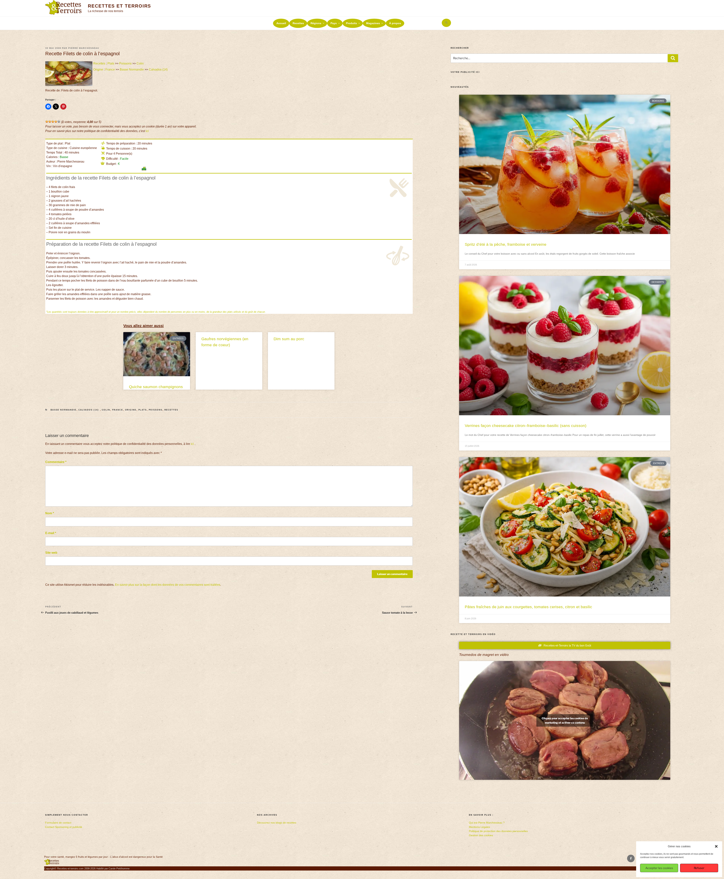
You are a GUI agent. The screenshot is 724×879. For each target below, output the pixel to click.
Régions (316, 23)
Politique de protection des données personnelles (498, 831)
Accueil (281, 23)
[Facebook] (631, 858)
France (110, 69)
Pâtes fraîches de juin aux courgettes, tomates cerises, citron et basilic (528, 607)
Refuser (699, 868)
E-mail (50, 533)
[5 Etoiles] (58, 121)
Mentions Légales (479, 826)
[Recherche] (673, 58)
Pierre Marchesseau (83, 48)
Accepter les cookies (659, 868)
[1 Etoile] (46, 121)
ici (147, 131)
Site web (51, 552)
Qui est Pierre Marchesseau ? (487, 822)
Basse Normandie (132, 69)
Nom (49, 513)
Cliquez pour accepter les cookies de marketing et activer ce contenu (565, 720)
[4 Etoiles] (55, 121)
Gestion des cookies (481, 835)
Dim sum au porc (289, 339)
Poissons (125, 63)
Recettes (298, 23)
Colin (140, 63)
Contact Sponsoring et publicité (63, 826)
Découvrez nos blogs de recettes (276, 822)
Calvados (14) (158, 69)
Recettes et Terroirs (119, 5)
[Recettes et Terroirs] (51, 864)
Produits (351, 23)
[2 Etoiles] (49, 121)
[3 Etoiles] (52, 121)
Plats (110, 63)
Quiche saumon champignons (156, 387)
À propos (395, 23)
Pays (334, 23)
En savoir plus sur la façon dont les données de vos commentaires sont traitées (167, 584)
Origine (98, 69)
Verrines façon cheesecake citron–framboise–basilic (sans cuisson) (525, 425)
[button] (716, 846)
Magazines (373, 23)
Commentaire (55, 462)
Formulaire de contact (58, 822)
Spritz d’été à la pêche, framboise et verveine (505, 244)
